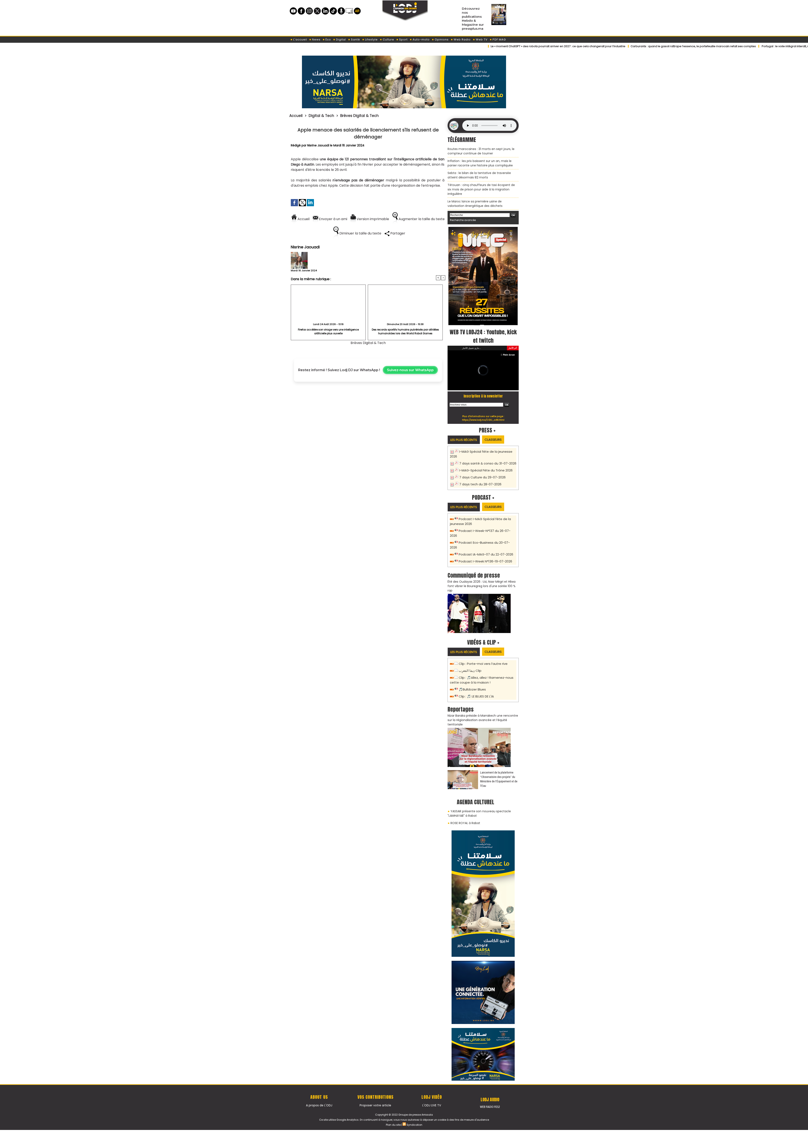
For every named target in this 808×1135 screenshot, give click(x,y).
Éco (328, 39)
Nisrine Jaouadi (318, 145)
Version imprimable (372, 219)
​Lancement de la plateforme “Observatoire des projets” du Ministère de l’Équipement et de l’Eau (498, 779)
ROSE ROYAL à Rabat (465, 823)
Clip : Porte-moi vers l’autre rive (483, 663)
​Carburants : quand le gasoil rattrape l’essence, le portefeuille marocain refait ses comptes (658, 46)
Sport (403, 39)
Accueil (296, 115)
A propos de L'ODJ (319, 1105)
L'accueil (299, 39)
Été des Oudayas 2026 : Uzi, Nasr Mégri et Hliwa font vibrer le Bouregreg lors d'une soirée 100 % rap (482, 586)
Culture (388, 39)
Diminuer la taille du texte (360, 233)
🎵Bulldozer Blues (472, 689)
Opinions (441, 39)
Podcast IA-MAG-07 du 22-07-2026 (486, 554)
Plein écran (509, 354)
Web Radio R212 (490, 1107)
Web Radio (462, 39)
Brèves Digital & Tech (359, 115)
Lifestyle (371, 39)
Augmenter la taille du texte (421, 219)
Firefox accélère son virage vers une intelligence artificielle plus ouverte (328, 331)
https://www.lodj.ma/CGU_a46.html (483, 420)
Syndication (414, 1125)
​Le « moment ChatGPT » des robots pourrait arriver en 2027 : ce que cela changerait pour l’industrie (523, 46)
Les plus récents (463, 440)
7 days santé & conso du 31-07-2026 (487, 463)
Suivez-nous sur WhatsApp (410, 370)
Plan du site (393, 1125)
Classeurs (493, 439)
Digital (340, 39)
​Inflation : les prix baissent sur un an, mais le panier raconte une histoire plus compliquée (480, 163)
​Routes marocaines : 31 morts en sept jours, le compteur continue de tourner (481, 151)
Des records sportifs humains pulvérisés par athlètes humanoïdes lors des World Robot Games (405, 331)
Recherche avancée (463, 220)
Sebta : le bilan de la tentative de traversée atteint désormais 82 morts (479, 175)
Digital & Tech (321, 115)
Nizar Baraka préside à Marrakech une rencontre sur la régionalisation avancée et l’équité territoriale (483, 720)
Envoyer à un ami (332, 219)
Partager (397, 233)
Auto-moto (421, 39)
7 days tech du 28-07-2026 (480, 484)
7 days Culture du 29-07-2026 (482, 477)
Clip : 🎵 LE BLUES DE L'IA (476, 696)
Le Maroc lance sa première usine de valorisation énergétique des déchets (475, 203)
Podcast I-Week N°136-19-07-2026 (485, 561)
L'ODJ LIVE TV (431, 1105)
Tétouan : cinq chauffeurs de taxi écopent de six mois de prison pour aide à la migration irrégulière (481, 189)
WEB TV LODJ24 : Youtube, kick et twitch (483, 336)
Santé (355, 39)
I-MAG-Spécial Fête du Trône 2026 (486, 470)
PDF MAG (499, 39)
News (315, 39)
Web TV (481, 39)
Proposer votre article (375, 1105)
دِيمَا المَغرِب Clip (470, 670)
